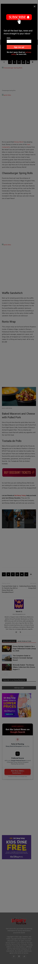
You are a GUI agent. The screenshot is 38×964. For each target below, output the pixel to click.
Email (9, 38)
